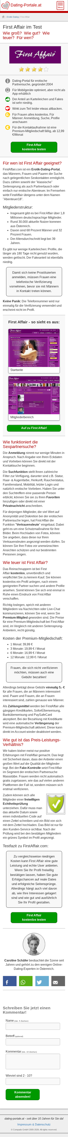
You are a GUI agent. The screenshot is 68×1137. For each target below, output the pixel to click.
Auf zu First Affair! (34, 428)
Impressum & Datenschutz (34, 1124)
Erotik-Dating (13, 17)
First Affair (34, 147)
